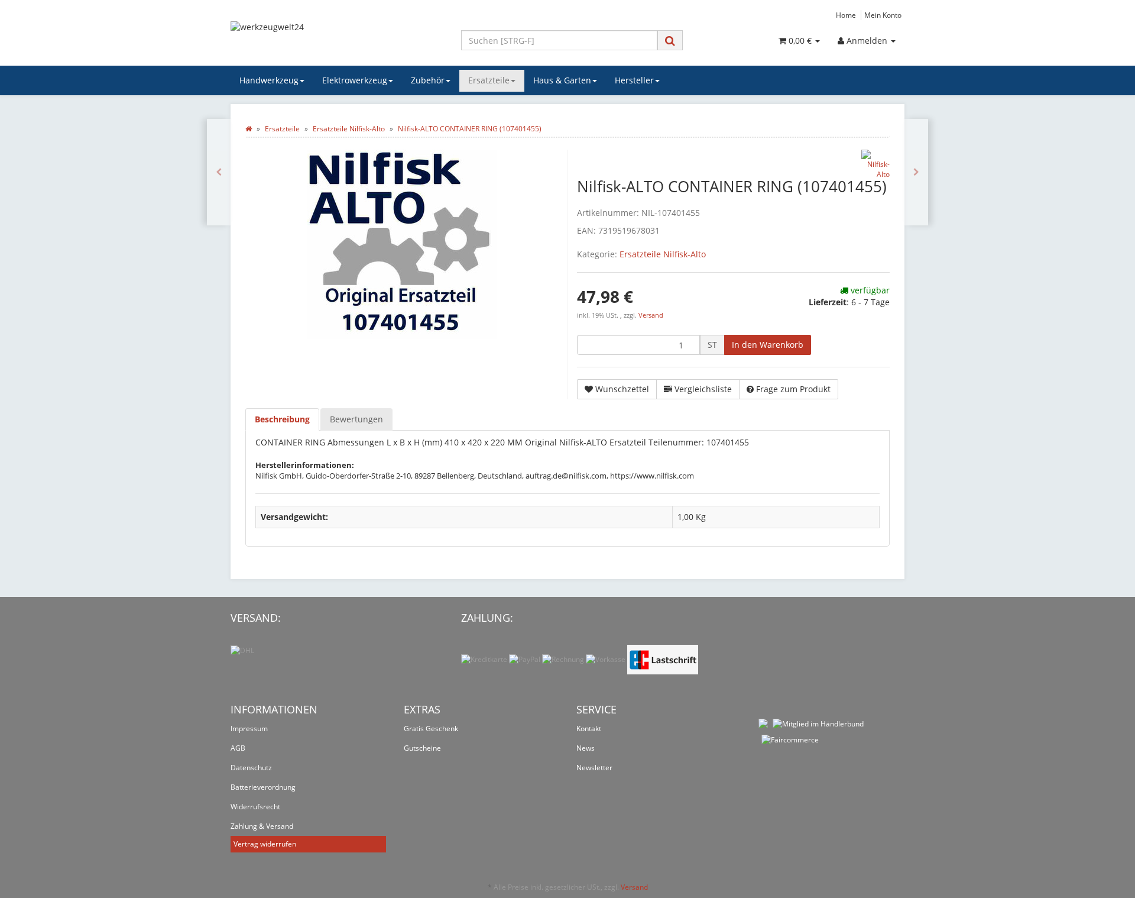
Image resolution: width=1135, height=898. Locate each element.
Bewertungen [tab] (356, 419)
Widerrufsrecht (255, 807)
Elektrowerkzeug (354, 80)
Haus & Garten (562, 80)
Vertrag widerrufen (265, 844)
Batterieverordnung (263, 787)
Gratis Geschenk (431, 728)
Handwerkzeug (269, 80)
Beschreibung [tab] (282, 419)
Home (846, 15)
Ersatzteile (489, 80)
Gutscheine (422, 748)
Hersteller (634, 80)
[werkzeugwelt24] (337, 39)
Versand (650, 315)
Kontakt (588, 728)
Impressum (249, 728)
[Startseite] (248, 129)
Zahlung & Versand (262, 826)
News (585, 748)
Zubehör (428, 80)
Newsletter (594, 768)
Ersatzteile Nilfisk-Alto (663, 254)
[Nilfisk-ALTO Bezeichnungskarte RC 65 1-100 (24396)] (916, 172)
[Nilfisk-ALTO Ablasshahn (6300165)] (219, 172)
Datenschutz (251, 768)
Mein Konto (882, 15)
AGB (238, 748)
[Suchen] (670, 40)
